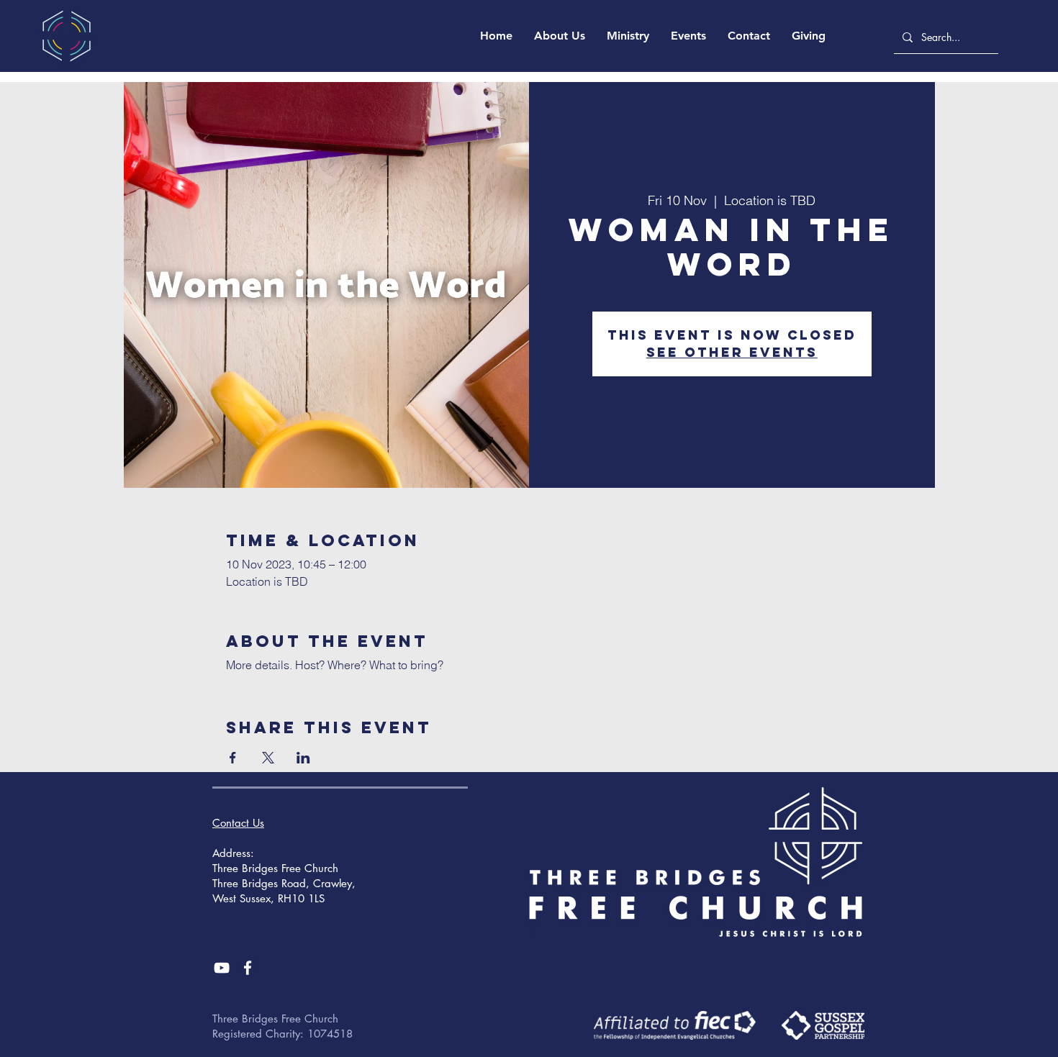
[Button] (674, 1025)
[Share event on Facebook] (233, 757)
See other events (732, 352)
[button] (559, 36)
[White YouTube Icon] (221, 967)
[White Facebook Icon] (247, 967)
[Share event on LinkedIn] (303, 757)
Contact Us (238, 823)
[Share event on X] (268, 757)
